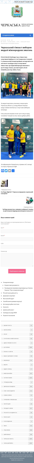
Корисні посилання (9, 315)
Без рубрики (7, 347)
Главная (4, 41)
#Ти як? (5, 334)
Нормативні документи (11, 285)
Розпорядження (8, 421)
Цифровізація (7, 434)
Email (3, 235)
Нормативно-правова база (10, 399)
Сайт (2, 243)
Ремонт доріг (7, 417)
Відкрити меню (9, 35)
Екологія (5, 307)
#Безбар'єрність (8, 325)
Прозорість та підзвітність (10, 412)
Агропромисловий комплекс (11, 338)
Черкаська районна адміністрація (17, 11)
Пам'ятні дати (7, 404)
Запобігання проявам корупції (12, 301)
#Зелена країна (7, 330)
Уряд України (7, 430)
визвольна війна (8, 373)
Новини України (8, 395)
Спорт (17, 41)
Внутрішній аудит (8, 298)
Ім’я (2, 228)
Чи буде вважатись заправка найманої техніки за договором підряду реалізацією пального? (18, 210)
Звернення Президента (9, 386)
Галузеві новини (11, 41)
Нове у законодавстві (9, 391)
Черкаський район (8, 443)
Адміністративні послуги (10, 343)
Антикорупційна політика (11, 304)
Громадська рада (8, 382)
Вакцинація (7, 360)
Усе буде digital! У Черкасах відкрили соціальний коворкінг (17, 192)
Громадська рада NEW (10, 313)
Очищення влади (8, 282)
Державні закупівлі (9, 296)
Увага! (5, 425)
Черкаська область (8, 438)
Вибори (5, 364)
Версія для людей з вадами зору (23, 2)
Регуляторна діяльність (10, 293)
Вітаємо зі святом (8, 351)
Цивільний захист (8, 310)
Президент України (8, 408)
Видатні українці (8, 369)
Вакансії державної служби (11, 356)
